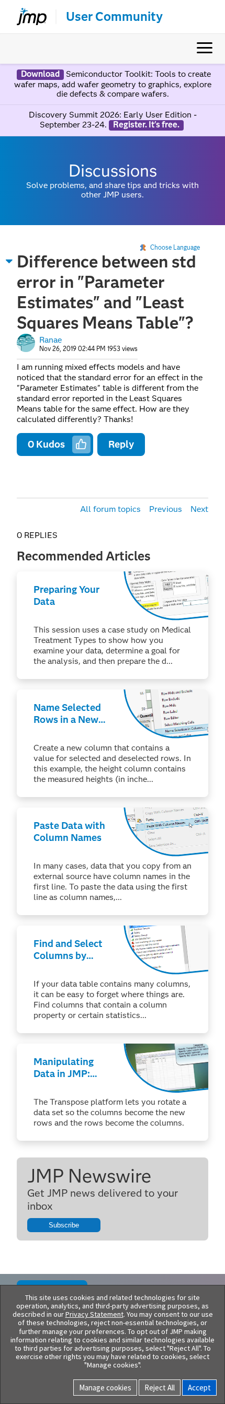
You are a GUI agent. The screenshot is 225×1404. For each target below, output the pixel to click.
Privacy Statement (94, 1314)
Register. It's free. (146, 125)
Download (40, 74)
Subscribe (64, 1225)
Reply (121, 444)
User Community (114, 16)
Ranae (50, 340)
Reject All (159, 1388)
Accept (199, 1388)
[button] (9, 261)
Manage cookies (105, 1388)
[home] (27, 16)
